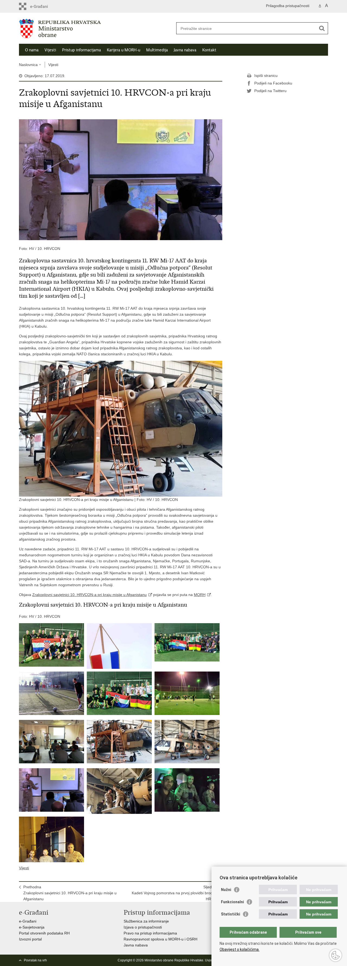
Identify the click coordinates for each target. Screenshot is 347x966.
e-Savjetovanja (31, 927)
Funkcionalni (232, 902)
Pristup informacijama (81, 50)
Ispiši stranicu (266, 75)
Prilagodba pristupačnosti (287, 6)
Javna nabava (185, 50)
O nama (31, 50)
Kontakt (209, 50)
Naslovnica (28, 64)
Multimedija (157, 50)
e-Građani (27, 921)
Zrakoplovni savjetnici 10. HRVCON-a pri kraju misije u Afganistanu (89, 594)
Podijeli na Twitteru (270, 91)
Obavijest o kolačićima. (239, 949)
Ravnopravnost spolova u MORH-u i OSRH (160, 939)
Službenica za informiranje (146, 921)
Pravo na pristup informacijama (150, 933)
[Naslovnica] (96, 28)
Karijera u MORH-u (123, 50)
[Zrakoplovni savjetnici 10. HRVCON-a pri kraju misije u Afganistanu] (51, 645)
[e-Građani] (42, 6)
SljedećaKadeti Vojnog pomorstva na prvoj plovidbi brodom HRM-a (175, 893)
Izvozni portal (30, 939)
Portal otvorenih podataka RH (44, 933)
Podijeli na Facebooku (273, 83)
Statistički (230, 914)
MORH (199, 594)
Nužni (226, 889)
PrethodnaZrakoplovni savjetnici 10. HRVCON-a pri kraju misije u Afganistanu (70, 893)
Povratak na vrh (35, 960)
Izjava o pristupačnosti (143, 927)
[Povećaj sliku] (120, 179)
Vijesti (50, 50)
